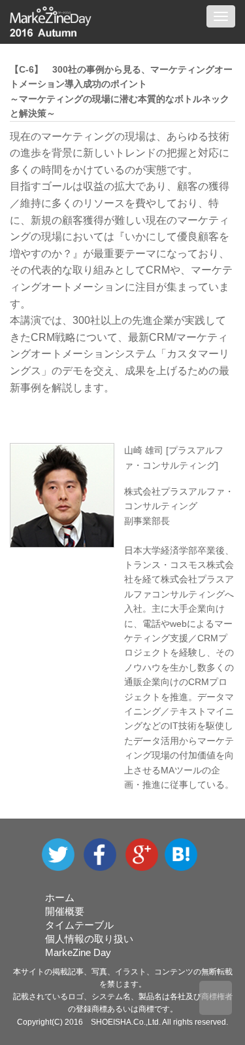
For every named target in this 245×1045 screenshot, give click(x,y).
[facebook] (104, 853)
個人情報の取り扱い (89, 938)
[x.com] (61, 853)
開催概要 (64, 911)
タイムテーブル (79, 924)
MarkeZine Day (78, 952)
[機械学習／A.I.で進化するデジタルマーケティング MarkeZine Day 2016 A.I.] (184, 853)
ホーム (59, 897)
